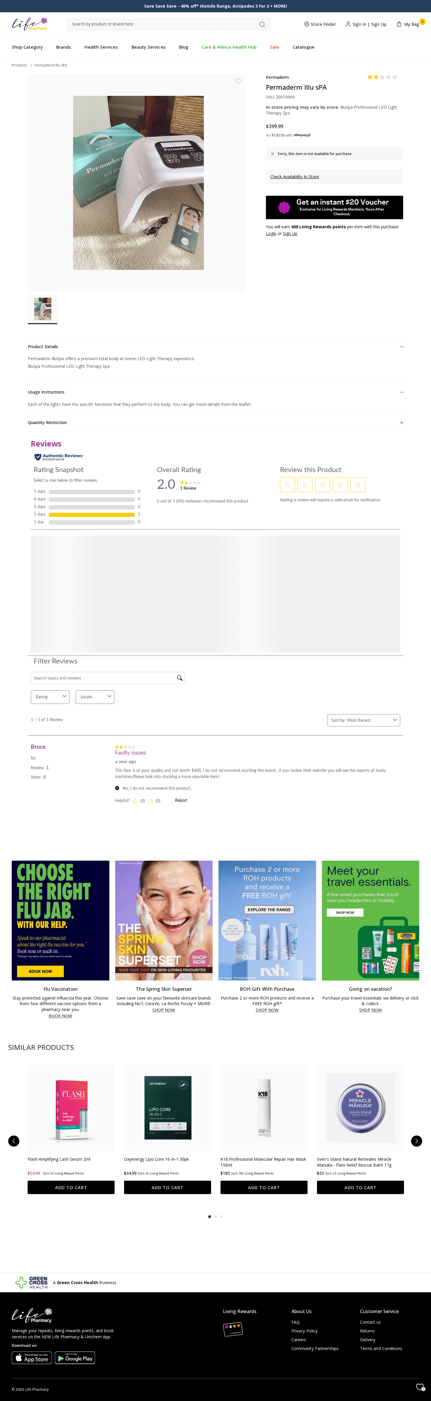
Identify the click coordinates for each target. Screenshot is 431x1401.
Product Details (43, 346)
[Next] (416, 1144)
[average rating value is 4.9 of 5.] (43, 1179)
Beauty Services (149, 47)
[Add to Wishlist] (238, 81)
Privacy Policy (304, 1331)
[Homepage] (29, 24)
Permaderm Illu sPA (51, 65)
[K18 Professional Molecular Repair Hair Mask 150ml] (264, 1108)
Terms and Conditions (381, 1348)
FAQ (295, 1322)
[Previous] (13, 1144)
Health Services (101, 47)
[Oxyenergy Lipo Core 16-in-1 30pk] (167, 1108)
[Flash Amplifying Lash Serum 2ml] (71, 1108)
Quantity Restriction (47, 422)
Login (271, 233)
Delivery (368, 1339)
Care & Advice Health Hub (229, 47)
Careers (298, 1339)
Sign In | (361, 24)
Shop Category (27, 47)
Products (19, 65)
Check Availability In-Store (294, 176)
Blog (183, 47)
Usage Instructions (46, 392)
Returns (367, 1331)
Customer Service (379, 1311)
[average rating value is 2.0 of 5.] (382, 77)
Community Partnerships (315, 1348)
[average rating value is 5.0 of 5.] (236, 1179)
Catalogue (303, 47)
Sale (274, 47)
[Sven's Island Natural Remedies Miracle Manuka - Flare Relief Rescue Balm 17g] (360, 1108)
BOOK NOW (60, 1016)
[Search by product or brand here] (262, 24)
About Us (301, 1311)
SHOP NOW (163, 1010)
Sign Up (379, 24)
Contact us (370, 1322)
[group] (71, 1133)
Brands (63, 47)
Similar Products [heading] (41, 1047)
